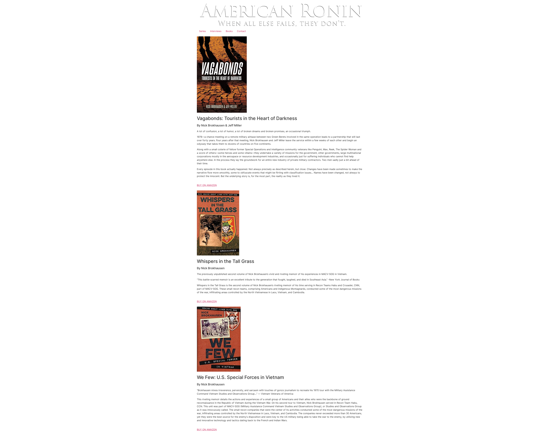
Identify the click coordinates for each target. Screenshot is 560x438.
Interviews (215, 31)
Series (202, 31)
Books (229, 31)
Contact (241, 31)
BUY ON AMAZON (207, 185)
